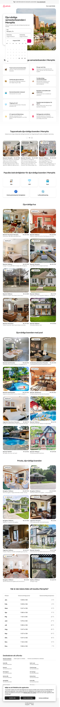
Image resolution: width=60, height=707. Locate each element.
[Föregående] (27, 138)
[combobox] (18, 31)
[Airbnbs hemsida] (6, 6)
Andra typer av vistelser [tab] (19, 658)
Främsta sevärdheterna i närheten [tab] (36, 658)
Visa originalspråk (41, 2)
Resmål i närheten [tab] (7, 658)
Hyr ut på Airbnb (50, 6)
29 (22, 58)
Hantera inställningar (44, 698)
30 (25, 58)
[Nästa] (32, 138)
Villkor (32, 704)
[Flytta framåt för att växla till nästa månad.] (24, 40)
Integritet (27, 704)
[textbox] (12, 36)
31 (7, 61)
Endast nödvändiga (28, 698)
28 (19, 58)
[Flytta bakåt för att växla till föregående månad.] (7, 40)
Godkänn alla (12, 698)
